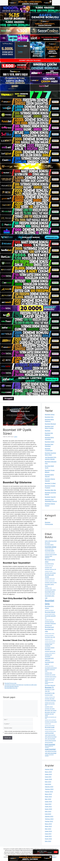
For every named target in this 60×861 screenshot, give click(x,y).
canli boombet (49, 733)
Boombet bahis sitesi (50, 561)
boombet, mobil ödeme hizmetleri (49, 755)
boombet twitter (49, 695)
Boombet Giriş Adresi (49, 607)
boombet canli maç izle (50, 569)
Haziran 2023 (49, 821)
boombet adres (49, 544)
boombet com (48, 588)
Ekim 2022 (48, 841)
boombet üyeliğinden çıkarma (50, 731)
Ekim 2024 (48, 781)
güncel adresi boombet (50, 740)
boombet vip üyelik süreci (30, 684)
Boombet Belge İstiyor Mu (11, 688)
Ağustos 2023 (49, 816)
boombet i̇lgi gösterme (10, 684)
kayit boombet (50, 744)
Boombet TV (49, 687)
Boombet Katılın (49, 442)
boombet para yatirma (49, 659)
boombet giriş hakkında (49, 610)
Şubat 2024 (48, 801)
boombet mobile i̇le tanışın (50, 642)
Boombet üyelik (49, 727)
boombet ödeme (48, 723)
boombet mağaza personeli (50, 640)
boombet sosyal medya (50, 676)
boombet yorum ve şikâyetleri (50, 720)
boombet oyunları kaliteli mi (50, 653)
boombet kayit (48, 625)
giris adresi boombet (50, 737)
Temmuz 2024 (49, 789)
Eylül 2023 (48, 814)
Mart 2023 (48, 829)
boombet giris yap (49, 597)
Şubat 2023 (48, 831)
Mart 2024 (48, 799)
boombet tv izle (49, 693)
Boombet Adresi (49, 414)
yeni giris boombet (50, 753)
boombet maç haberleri (49, 635)
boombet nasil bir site (50, 651)
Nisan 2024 (48, 796)
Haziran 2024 (49, 791)
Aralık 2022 (48, 836)
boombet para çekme (49, 663)
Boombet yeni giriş (50, 712)
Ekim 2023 (48, 811)
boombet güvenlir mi (50, 617)
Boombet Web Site (50, 490)
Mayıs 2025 (48, 772)
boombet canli (48, 567)
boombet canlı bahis (48, 571)
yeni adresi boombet (50, 751)
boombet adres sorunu (49, 548)
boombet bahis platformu (48, 557)
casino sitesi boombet (50, 735)
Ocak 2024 (48, 804)
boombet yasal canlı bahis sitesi (50, 704)
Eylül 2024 (48, 784)
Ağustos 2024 (49, 786)
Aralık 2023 (48, 806)
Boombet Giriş (49, 417)
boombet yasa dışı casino (49, 702)
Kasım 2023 (48, 809)
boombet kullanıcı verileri (49, 633)
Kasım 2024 (48, 779)
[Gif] (30, 166)
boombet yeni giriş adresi (49, 714)
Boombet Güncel (50, 612)
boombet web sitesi (49, 698)
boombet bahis (49, 550)
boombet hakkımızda (49, 619)
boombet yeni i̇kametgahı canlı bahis (50, 718)
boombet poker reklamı (49, 666)
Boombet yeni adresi (50, 710)
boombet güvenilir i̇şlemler (50, 614)
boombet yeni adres (50, 708)
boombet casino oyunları (51, 582)
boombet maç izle (50, 637)
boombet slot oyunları (50, 674)
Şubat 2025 (48, 774)
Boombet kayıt (20, 684)
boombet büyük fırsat (49, 565)
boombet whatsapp (50, 700)
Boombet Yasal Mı (50, 497)
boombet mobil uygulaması (48, 645)
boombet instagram (50, 623)
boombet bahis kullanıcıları (50, 552)
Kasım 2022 (48, 838)
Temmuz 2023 (49, 819)
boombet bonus (49, 563)
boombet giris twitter (50, 593)
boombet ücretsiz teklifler (50, 725)
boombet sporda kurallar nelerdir (49, 680)
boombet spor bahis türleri (50, 678)
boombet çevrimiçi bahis (51, 721)
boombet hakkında (49, 621)
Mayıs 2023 (48, 824)
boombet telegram (50, 685)
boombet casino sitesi (49, 585)
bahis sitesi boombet (50, 541)
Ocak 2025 (48, 777)
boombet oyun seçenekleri (48, 655)
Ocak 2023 (48, 834)
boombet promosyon (51, 668)
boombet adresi (50, 547)
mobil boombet (50, 749)
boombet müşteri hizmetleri (49, 648)
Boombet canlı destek (49, 576)
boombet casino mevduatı (50, 580)
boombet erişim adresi (50, 589)
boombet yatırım (49, 706)
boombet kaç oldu (49, 630)
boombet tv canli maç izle (49, 690)
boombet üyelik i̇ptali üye (49, 729)
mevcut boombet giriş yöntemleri (49, 747)
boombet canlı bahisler (50, 573)
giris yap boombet (50, 738)
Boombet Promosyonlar (10, 683)
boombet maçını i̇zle (48, 639)
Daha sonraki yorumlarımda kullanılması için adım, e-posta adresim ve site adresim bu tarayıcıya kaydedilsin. (21, 732)
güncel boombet (49, 742)
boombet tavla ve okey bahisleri (49, 683)
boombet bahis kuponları (51, 554)
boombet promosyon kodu (50, 670)
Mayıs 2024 (48, 794)
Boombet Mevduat (50, 424)
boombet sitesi (48, 672)
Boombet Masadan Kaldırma (12, 686)
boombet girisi (50, 592)
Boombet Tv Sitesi (50, 483)
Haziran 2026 (49, 769)
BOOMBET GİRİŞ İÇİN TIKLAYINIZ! (30, 60)
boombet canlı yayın (50, 578)
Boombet (47, 430)
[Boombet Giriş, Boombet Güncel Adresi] (8, 398)
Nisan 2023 (48, 826)
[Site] (30, 101)
